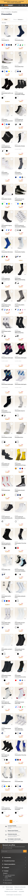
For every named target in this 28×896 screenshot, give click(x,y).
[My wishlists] (22, 5)
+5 (24, 468)
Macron (16, 65)
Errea (16, 462)
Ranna (16, 541)
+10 (24, 309)
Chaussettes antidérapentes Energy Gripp (20, 464)
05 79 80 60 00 (8, 880)
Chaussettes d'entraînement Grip (6, 411)
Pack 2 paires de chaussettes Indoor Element (6, 702)
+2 (24, 177)
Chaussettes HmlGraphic (7, 357)
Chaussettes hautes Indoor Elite (19, 702)
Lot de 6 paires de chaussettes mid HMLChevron (19, 120)
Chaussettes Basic (5, 490)
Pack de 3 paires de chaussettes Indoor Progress (6, 544)
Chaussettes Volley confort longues (5, 623)
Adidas (3, 515)
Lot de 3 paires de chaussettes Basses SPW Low (7, 517)
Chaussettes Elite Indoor (7, 252)
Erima (16, 91)
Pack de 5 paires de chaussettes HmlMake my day (20, 570)
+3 (11, 71)
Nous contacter (8, 882)
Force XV (17, 594)
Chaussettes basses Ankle (6, 729)
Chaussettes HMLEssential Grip (19, 332)
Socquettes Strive (19, 437)
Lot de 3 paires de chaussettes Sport (5, 279)
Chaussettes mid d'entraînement (5, 464)
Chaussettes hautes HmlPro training (6, 305)
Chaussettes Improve (20, 410)
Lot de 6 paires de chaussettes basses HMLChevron (6, 146)
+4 (24, 706)
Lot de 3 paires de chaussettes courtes (6, 808)
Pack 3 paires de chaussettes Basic (19, 729)
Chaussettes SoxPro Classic (6, 597)
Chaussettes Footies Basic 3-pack (6, 676)
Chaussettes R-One (6, 781)
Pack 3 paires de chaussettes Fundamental (5, 755)
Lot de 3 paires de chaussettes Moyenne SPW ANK (20, 517)
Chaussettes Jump (5, 569)
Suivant (16, 821)
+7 (11, 309)
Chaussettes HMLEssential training (20, 279)
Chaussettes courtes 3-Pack (6, 650)
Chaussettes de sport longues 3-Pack (20, 623)
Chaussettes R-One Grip (20, 755)
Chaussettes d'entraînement (5, 173)
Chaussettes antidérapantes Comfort (7, 120)
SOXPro (3, 91)
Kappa (16, 38)
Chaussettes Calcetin (6, 199)
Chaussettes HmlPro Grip (6, 332)
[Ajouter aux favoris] (11, 26)
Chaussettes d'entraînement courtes (20, 676)
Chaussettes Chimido (20, 146)
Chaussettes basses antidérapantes (19, 199)
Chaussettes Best (19, 781)
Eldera (3, 38)
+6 (24, 44)
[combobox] (14, 8)
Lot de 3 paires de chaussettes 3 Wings (20, 94)
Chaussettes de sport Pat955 (20, 491)
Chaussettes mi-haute (6, 437)
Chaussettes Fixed (19, 66)
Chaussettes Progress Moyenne (6, 226)
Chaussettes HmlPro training (19, 305)
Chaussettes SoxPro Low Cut (7, 94)
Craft (2, 224)
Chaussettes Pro (5, 40)
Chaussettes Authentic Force (20, 597)
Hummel (16, 118)
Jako (2, 118)
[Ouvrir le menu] (2, 5)
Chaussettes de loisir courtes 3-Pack (20, 650)
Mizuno (16, 250)
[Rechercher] (2, 8)
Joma (2, 65)
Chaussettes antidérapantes (5, 67)
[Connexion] (19, 5)
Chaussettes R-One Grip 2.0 (20, 544)
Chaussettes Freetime (20, 252)
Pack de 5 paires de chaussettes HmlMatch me (20, 226)
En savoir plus (18, 2)
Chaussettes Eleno (19, 40)
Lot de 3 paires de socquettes (19, 808)
